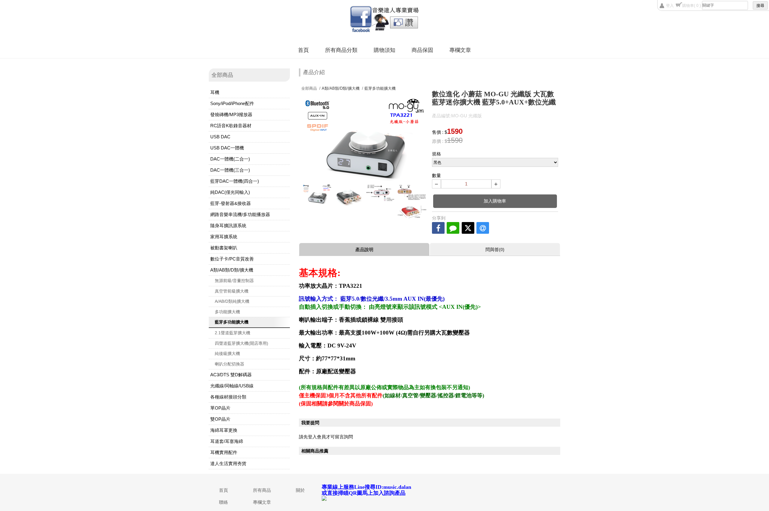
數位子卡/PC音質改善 (232, 258)
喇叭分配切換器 (229, 364)
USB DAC (220, 136)
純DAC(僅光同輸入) (230, 192)
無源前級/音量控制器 (234, 280)
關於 (300, 490)
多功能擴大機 (227, 311)
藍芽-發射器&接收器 (230, 203)
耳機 (214, 92)
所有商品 (262, 490)
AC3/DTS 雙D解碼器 (231, 374)
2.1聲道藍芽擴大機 (232, 332)
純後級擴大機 (227, 353)
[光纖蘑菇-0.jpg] (317, 194)
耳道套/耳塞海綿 (226, 441)
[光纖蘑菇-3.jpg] (348, 195)
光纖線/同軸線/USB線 (232, 385)
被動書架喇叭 (223, 247)
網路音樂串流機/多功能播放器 (240, 214)
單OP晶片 (220, 407)
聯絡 (223, 502)
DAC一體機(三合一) (230, 170)
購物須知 (384, 50)
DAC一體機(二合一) (230, 158)
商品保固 (422, 50)
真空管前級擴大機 (231, 291)
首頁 (303, 50)
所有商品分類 (341, 50)
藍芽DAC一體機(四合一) (234, 181)
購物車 (691, 5)
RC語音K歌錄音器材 (230, 125)
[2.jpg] (411, 192)
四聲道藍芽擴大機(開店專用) (241, 343)
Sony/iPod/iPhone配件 (232, 103)
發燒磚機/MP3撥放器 (231, 114)
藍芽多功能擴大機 (231, 322)
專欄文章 (460, 50)
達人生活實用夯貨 (228, 463)
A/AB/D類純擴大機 (232, 301)
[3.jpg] (411, 211)
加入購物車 (495, 200)
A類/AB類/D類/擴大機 (231, 269)
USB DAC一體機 (227, 147)
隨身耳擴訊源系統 (228, 225)
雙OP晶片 (220, 419)
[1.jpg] (380, 193)
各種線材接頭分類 (228, 396)
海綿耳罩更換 (223, 430)
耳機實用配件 (223, 452)
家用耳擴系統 (223, 236)
